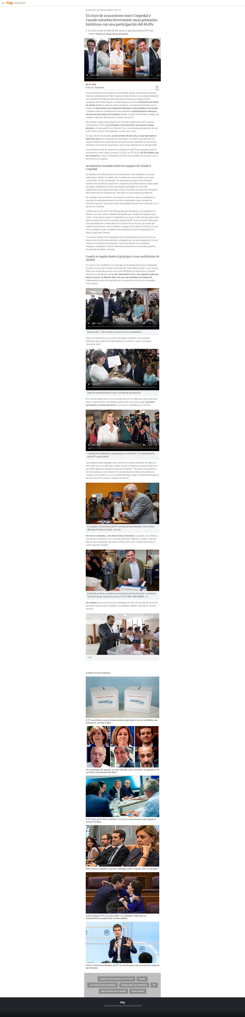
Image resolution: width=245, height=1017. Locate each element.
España (142, 979)
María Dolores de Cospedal (113, 991)
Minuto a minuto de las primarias (112, 33)
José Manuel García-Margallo (102, 985)
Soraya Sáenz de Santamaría (134, 985)
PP (154, 985)
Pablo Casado (137, 991)
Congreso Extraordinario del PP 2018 (116, 979)
